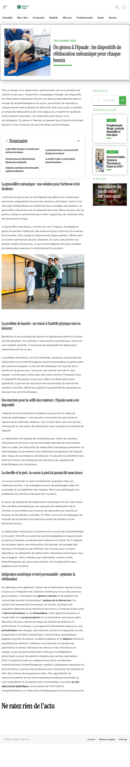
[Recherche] (117, 7)
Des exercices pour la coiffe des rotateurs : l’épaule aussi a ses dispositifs (21, 160)
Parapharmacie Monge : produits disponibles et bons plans (115, 130)
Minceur (112, 152)
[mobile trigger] (6, 7)
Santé (111, 120)
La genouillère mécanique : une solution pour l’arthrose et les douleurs (22, 151)
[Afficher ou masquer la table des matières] (53, 141)
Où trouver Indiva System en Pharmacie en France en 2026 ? (116, 161)
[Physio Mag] (23, 7)
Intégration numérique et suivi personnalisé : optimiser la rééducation (22, 169)
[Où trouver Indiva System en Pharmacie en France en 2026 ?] (99, 160)
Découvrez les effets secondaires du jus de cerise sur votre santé (109, 186)
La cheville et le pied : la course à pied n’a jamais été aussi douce (60, 160)
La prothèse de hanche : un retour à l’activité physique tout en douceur (61, 152)
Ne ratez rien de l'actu (28, 706)
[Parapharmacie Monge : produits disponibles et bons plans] (99, 128)
